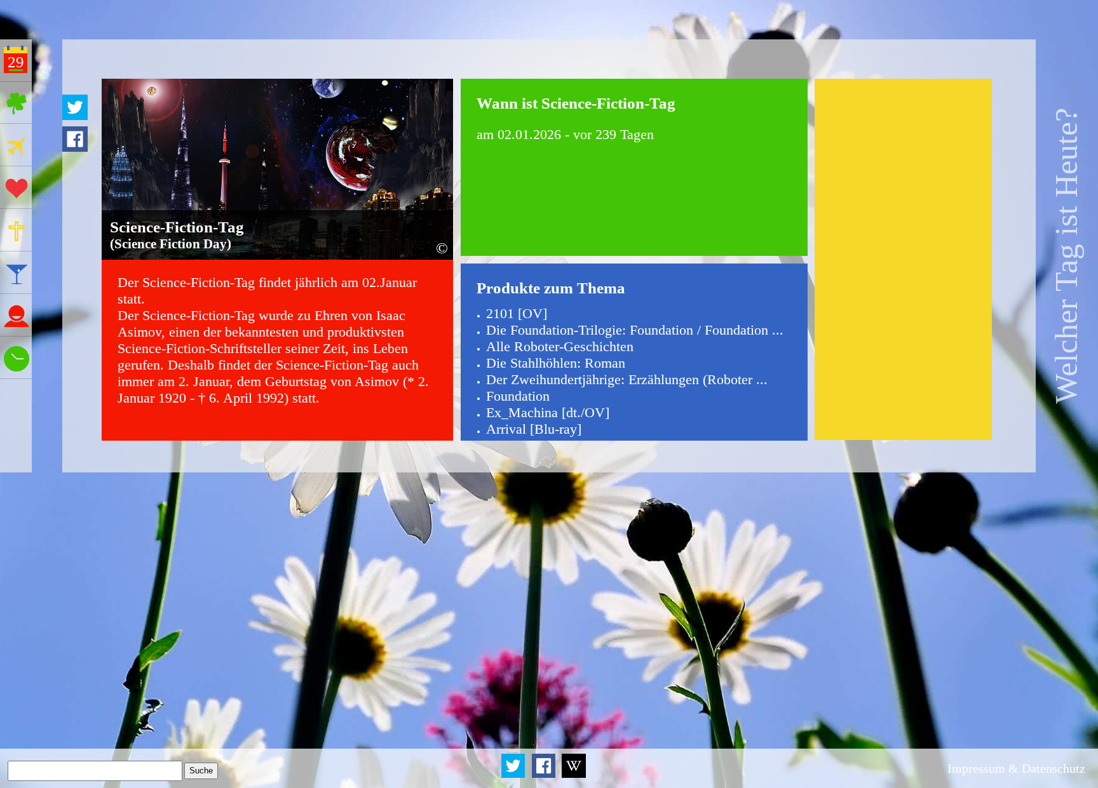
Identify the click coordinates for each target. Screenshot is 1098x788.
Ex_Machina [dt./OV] (547, 412)
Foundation (518, 396)
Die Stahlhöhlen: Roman (555, 363)
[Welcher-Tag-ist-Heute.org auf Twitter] (514, 775)
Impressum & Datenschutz (1016, 768)
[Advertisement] (904, 259)
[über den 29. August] (574, 775)
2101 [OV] (516, 313)
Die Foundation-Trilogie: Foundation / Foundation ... (634, 330)
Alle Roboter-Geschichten (560, 346)
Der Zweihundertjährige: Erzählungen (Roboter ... (627, 379)
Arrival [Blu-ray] (533, 429)
